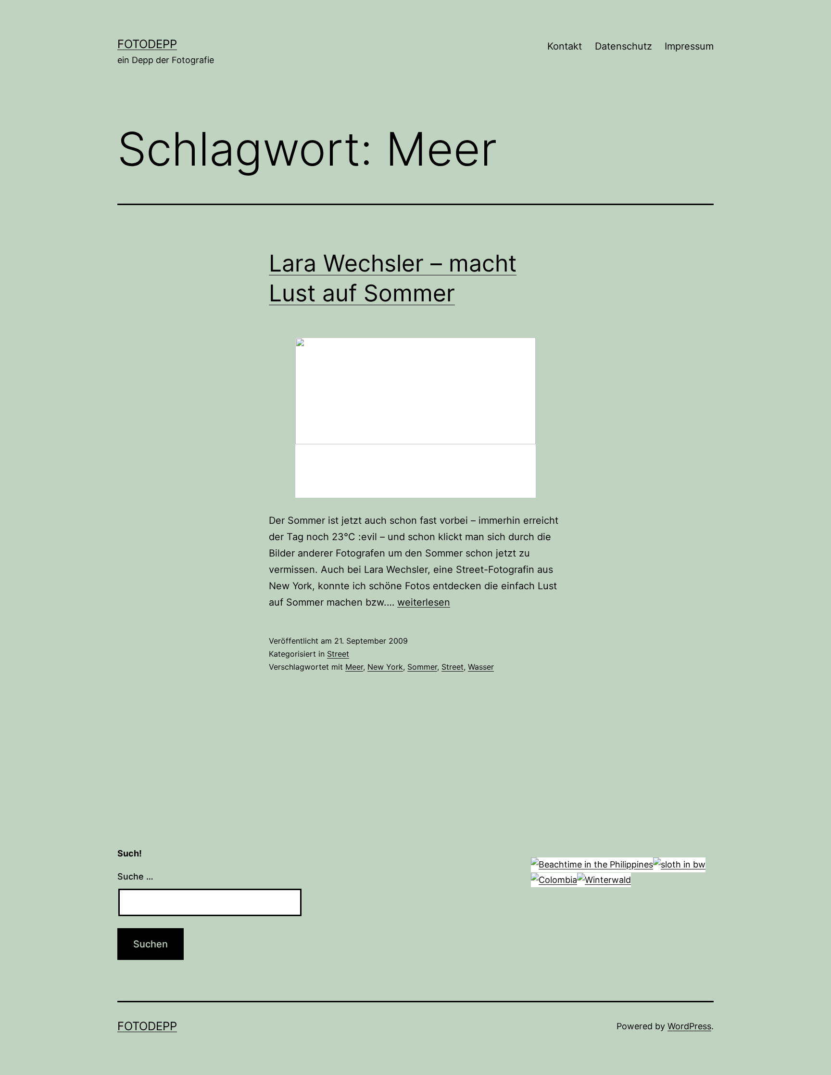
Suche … (135, 876)
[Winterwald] (604, 879)
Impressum (689, 46)
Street (338, 654)
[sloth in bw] (679, 864)
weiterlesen (423, 602)
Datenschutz (623, 46)
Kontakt (564, 46)
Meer (354, 667)
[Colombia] (554, 879)
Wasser (481, 667)
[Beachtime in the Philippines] (592, 864)
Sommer (422, 667)
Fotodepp (147, 44)
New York (385, 667)
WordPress (689, 1026)
